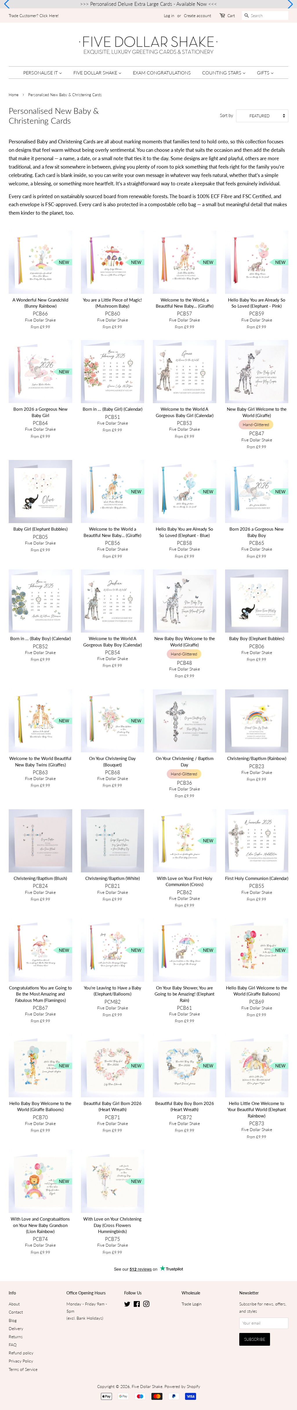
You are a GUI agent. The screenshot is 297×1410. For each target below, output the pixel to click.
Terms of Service (23, 1369)
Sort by (226, 115)
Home (14, 94)
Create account (197, 15)
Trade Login (192, 1303)
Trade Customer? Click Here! (34, 15)
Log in (169, 15)
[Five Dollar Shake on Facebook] (136, 1305)
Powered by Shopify (182, 1386)
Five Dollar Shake (95, 72)
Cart (231, 15)
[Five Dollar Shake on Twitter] (127, 1305)
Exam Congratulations (162, 72)
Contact (16, 1311)
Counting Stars (222, 72)
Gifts (264, 72)
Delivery (16, 1328)
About (14, 1303)
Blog (13, 1320)
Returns (16, 1336)
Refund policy (21, 1352)
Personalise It (41, 72)
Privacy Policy (21, 1360)
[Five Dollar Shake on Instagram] (146, 1305)
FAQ (13, 1344)
